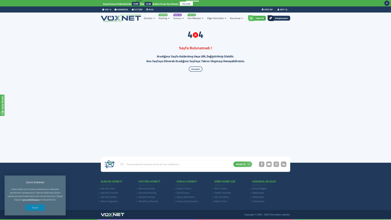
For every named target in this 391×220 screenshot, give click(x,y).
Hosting (163, 18)
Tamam (35, 207)
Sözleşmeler (258, 201)
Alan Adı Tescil (108, 188)
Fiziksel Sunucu (184, 188)
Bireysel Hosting (147, 188)
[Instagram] (276, 164)
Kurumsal (235, 18)
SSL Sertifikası (221, 197)
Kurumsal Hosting (147, 192)
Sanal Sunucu (183, 192)
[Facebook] (261, 164)
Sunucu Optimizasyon (187, 201)
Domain (148, 18)
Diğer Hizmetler (215, 18)
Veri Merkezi (194, 18)
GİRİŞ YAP (268, 9)
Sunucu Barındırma (186, 197)
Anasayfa (195, 69)
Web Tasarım (221, 188)
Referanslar (258, 197)
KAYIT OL (284, 9)
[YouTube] (269, 164)
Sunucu (177, 18)
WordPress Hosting (148, 201)
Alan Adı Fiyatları (109, 197)
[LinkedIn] (283, 164)
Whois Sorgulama (109, 201)
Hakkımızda (258, 192)
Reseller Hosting (147, 197)
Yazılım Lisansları (222, 192)
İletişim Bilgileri (259, 188)
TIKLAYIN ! (186, 3)
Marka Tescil (220, 201)
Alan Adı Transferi (109, 192)
